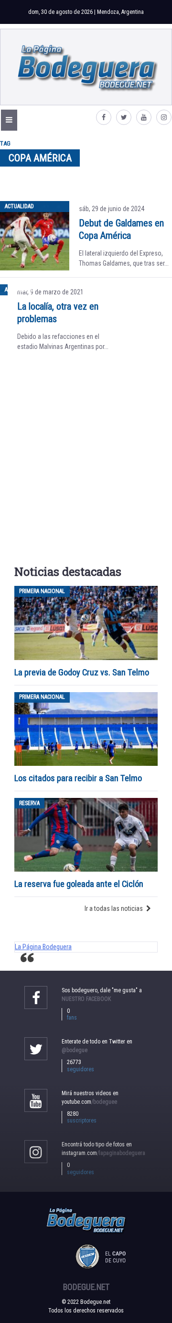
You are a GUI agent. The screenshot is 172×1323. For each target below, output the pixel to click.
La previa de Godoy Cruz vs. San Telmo (81, 672)
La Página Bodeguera (43, 947)
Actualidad (19, 206)
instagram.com (103, 1153)
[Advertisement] (86, 461)
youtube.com (89, 1102)
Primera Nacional (42, 591)
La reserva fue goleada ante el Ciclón (78, 884)
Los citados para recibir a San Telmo (79, 778)
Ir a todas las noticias (114, 908)
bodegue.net (86, 1287)
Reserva (29, 803)
